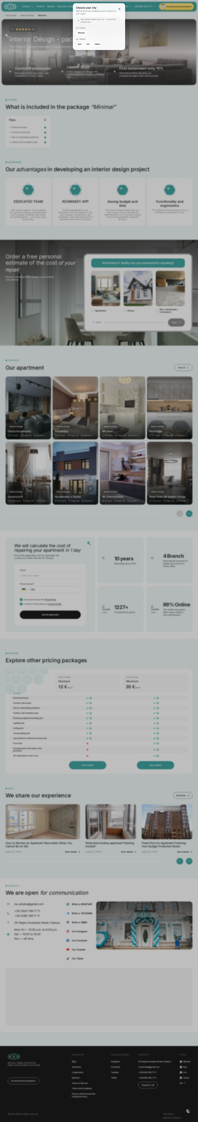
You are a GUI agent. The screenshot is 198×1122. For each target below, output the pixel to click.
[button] (120, 9)
